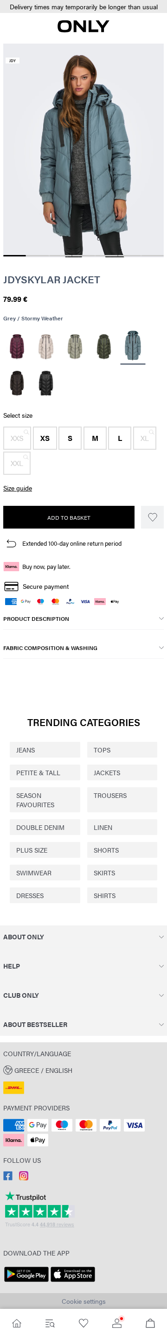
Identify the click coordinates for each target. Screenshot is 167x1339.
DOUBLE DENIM (40, 827)
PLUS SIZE (31, 849)
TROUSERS (110, 795)
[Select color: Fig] (16, 347)
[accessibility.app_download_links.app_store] (73, 1282)
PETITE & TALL (38, 772)
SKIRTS (104, 872)
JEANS (25, 749)
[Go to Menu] (50, 1324)
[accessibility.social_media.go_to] (8, 1177)
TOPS (102, 749)
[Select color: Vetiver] (74, 347)
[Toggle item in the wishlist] (152, 517)
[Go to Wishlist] (83, 1324)
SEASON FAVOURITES (35, 800)
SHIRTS (105, 895)
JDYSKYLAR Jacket (51, 279)
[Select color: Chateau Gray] (46, 347)
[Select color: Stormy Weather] (133, 346)
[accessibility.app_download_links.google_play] (26, 1282)
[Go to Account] (117, 1324)
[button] (83, 7)
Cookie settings (84, 1301)
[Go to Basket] (150, 1324)
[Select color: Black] (46, 383)
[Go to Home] (16, 1324)
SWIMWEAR (33, 872)
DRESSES (30, 895)
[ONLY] (83, 29)
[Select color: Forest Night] (104, 347)
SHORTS (106, 849)
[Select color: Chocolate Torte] (16, 383)
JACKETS (107, 772)
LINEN (103, 827)
